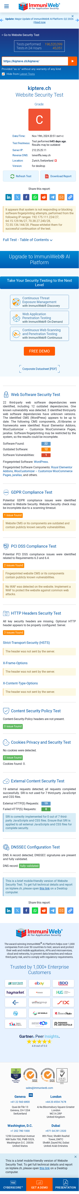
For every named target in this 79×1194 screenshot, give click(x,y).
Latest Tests (27, 74)
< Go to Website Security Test (20, 35)
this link (45, 1168)
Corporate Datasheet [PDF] (39, 369)
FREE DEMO (39, 351)
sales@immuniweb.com (39, 1087)
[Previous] (1, 20)
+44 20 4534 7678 (55, 1101)
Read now (40, 22)
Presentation (65, 1187)
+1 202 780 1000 (20, 1130)
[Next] (77, 20)
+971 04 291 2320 (55, 1130)
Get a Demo (39, 1187)
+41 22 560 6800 (20, 1101)
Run (72, 61)
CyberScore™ (13, 1187)
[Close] (73, 16)
